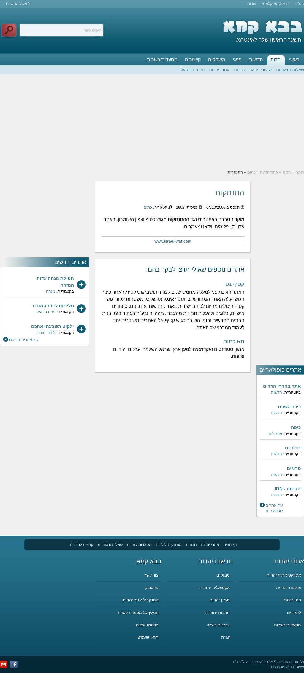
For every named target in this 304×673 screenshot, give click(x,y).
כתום (251, 172)
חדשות (256, 59)
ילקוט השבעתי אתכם (52, 326)
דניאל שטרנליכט (282, 667)
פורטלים (275, 433)
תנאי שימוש (148, 637)
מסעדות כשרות (162, 59)
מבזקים (223, 575)
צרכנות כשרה (218, 625)
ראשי (294, 59)
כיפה (296, 427)
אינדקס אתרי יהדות (284, 575)
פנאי (237, 59)
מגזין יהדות (220, 600)
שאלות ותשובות (290, 69)
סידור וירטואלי (192, 69)
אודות (251, 3)
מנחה (50, 291)
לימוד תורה (46, 332)
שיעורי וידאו (261, 69)
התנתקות (229, 193)
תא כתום (233, 341)
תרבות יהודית (217, 612)
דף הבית (230, 544)
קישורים (193, 59)
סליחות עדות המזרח (53, 305)
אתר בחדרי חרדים (282, 386)
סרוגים (294, 468)
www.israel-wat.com (172, 241)
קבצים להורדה (82, 544)
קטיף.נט (234, 284)
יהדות (276, 59)
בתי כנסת (292, 600)
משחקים (216, 59)
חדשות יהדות (215, 561)
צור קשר (151, 575)
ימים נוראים (46, 312)
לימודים (294, 612)
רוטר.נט (293, 447)
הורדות (240, 69)
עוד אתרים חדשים (24, 340)
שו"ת (225, 637)
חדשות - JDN (287, 488)
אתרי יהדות (219, 69)
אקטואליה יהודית (215, 587)
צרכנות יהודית (288, 587)
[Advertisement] (152, 122)
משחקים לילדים (169, 544)
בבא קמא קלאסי (275, 3)
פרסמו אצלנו (147, 625)
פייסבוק (152, 587)
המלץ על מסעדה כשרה (138, 612)
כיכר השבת (289, 406)
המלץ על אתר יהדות (141, 600)
